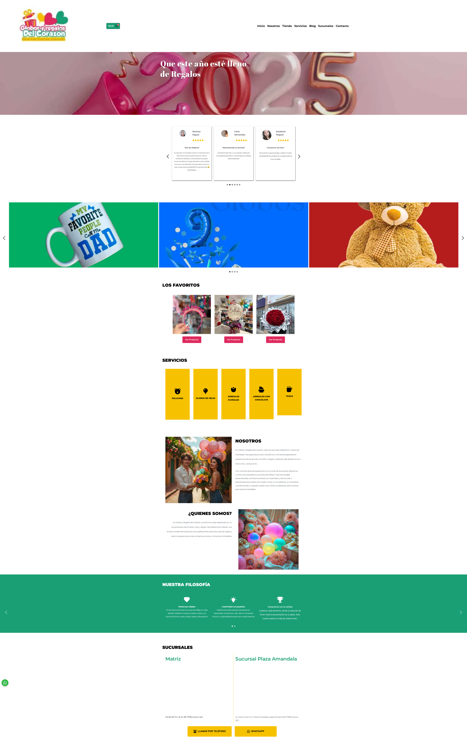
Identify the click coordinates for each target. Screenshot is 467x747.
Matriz (173, 659)
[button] (177, 394)
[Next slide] (299, 156)
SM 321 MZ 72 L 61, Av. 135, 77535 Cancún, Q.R (184, 717)
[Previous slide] (168, 156)
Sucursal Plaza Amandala (266, 659)
